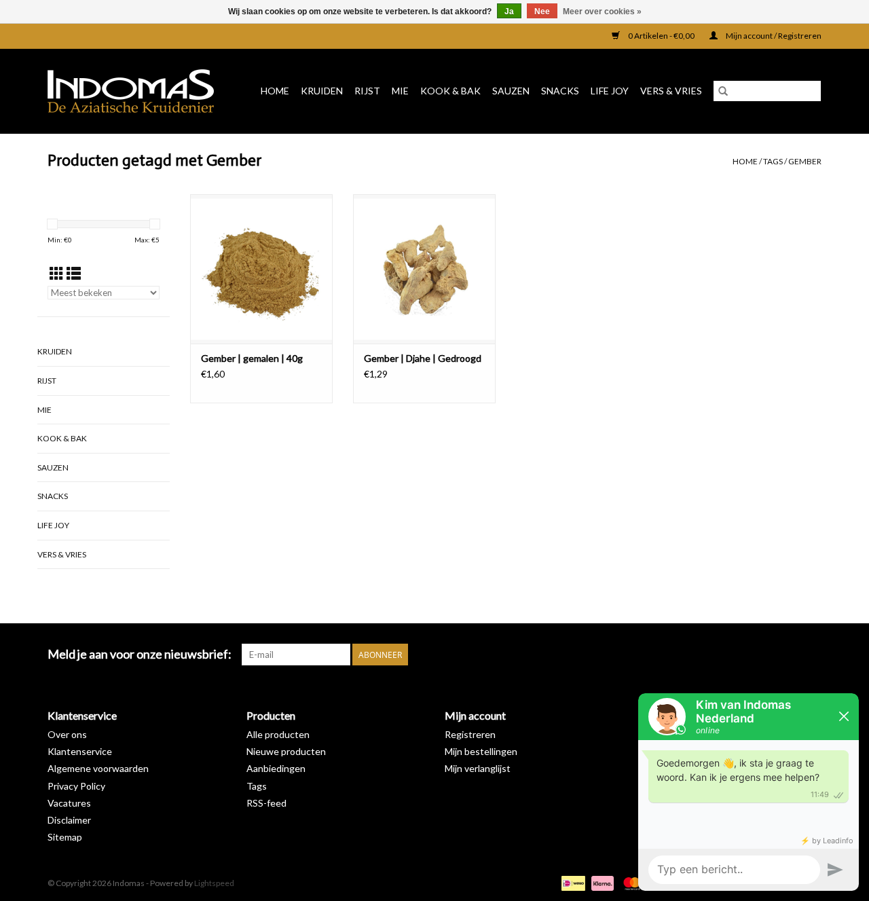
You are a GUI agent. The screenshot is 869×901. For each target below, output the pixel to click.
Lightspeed (214, 883)
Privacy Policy (76, 786)
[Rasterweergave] (57, 273)
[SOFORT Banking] (601, 882)
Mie (400, 90)
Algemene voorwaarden (98, 768)
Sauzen (511, 90)
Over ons (67, 734)
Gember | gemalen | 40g (252, 358)
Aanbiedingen (276, 768)
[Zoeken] (723, 91)
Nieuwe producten (286, 751)
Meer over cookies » (602, 11)
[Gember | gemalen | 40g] (261, 269)
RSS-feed (266, 803)
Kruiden (322, 90)
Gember (804, 161)
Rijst (367, 90)
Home (275, 90)
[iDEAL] (571, 882)
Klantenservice (80, 751)
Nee (542, 11)
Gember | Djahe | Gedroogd (422, 358)
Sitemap (65, 837)
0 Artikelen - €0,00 (661, 36)
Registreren (470, 734)
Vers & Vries (671, 90)
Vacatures (69, 803)
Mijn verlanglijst (478, 768)
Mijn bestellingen (481, 751)
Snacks (560, 90)
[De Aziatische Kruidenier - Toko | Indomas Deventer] (135, 91)
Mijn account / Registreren (772, 36)
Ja (509, 11)
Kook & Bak (450, 90)
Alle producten (278, 734)
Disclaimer (69, 820)
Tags (773, 161)
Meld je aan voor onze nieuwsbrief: (140, 654)
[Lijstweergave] (74, 273)
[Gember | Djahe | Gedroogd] (424, 269)
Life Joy (610, 90)
